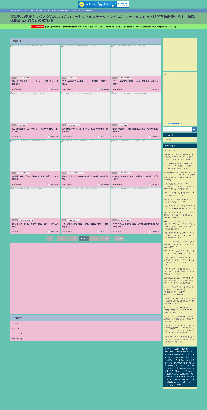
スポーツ (15, 220)
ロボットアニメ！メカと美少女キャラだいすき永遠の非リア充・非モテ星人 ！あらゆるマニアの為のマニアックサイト (179, 235)
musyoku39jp (54, 89)
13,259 (62, 238)
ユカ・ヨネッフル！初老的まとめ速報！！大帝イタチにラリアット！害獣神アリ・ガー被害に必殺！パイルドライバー (179, 271)
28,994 (119, 238)
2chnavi (167, 74)
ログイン (15, 323)
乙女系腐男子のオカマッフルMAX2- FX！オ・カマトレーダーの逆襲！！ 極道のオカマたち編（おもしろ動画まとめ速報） (179, 166)
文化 (64, 172)
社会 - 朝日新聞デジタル (23, 77)
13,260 (73, 238)
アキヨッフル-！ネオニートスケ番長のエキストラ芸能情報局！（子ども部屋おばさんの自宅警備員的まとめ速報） (179, 301)
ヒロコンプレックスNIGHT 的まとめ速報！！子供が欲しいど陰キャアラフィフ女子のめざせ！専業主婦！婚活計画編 (179, 339)
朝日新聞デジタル (72, 77)
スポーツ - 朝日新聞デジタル (26, 220)
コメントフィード (18, 333)
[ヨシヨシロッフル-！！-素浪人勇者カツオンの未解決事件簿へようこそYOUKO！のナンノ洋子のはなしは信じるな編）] (179, 310)
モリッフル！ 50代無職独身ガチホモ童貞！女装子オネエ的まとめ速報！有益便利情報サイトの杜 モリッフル (179, 319)
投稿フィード (16, 328)
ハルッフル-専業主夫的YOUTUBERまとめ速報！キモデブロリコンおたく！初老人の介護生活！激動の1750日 (179, 244)
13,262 (94, 238)
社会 (14, 77)
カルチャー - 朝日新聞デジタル (75, 172)
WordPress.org (17, 338)
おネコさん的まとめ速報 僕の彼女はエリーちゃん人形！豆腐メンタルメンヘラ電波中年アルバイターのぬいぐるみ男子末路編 (179, 157)
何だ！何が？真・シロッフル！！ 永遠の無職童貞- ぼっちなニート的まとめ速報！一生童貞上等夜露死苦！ (179, 215)
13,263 (105, 238)
